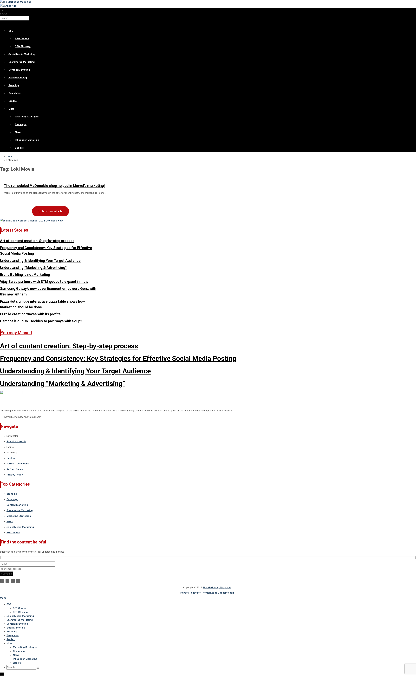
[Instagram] (18, 581)
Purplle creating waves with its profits (30, 314)
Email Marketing (17, 77)
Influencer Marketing (27, 140)
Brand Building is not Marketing (25, 275)
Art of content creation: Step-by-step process (37, 241)
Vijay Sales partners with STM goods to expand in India (44, 282)
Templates (14, 93)
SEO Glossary (23, 46)
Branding (13, 85)
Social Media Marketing (21, 54)
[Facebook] (2, 581)
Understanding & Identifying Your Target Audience (40, 261)
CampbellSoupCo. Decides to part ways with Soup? (41, 321)
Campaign (20, 124)
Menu (3, 597)
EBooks (19, 147)
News (18, 132)
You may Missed (16, 332)
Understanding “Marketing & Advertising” (33, 268)
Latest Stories (14, 230)
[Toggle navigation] (1, 10)
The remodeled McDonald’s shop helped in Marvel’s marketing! (54, 186)
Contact (11, 458)
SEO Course (22, 38)
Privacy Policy (14, 474)
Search (3, 13)
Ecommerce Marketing (21, 61)
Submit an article (51, 211)
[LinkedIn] (13, 581)
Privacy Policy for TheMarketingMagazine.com (207, 592)
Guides (12, 101)
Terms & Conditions (17, 463)
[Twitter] (7, 581)
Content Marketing (19, 69)
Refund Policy (14, 469)
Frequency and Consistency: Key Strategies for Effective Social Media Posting (118, 358)
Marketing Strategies (27, 116)
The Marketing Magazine (217, 587)
